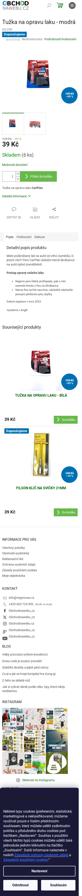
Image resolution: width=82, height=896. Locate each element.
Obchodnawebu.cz (21, 623)
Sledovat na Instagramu (38, 780)
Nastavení (39, 871)
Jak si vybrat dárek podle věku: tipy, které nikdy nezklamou (33, 689)
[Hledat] (49, 5)
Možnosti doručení (14, 165)
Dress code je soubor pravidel (22, 661)
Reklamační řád (12, 559)
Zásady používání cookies (19, 570)
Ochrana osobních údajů (18, 564)
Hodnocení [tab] (24, 237)
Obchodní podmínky (15, 553)
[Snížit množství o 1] (18, 178)
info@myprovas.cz (21, 597)
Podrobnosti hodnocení (60, 39)
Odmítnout (20, 885)
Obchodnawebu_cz (22, 610)
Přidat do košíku (41, 176)
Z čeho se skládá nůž (16, 680)
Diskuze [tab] (39, 237)
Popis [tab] (10, 237)
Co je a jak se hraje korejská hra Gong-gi (29, 674)
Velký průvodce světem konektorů (25, 654)
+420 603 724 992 (21, 604)
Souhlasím (58, 885)
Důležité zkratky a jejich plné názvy (25, 667)
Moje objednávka (13, 575)
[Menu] (72, 5)
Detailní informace (14, 196)
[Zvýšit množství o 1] (18, 173)
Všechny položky (13, 548)
